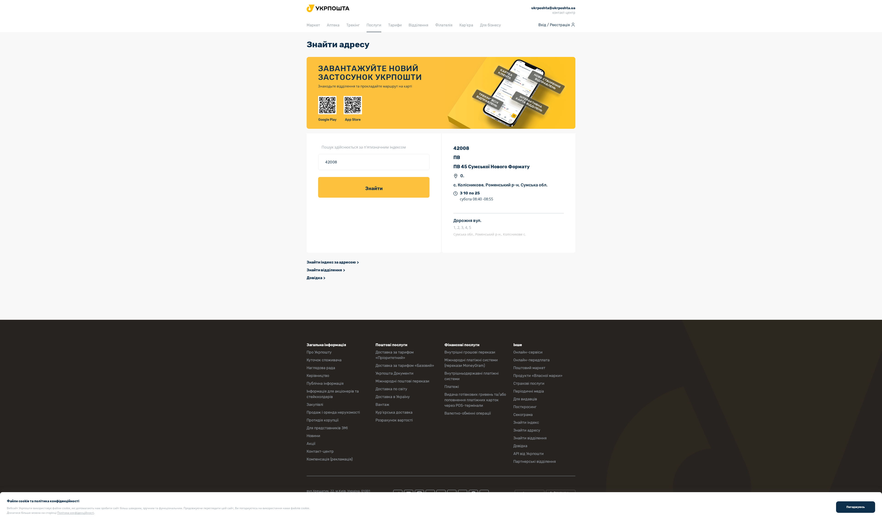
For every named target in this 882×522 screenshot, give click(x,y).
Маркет (313, 25)
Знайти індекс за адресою (331, 262)
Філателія (443, 25)
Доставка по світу (391, 389)
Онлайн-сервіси (528, 352)
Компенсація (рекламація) (330, 459)
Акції (311, 443)
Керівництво (318, 375)
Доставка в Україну (393, 397)
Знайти (374, 188)
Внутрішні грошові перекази (469, 352)
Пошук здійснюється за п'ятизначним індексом (364, 147)
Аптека (333, 25)
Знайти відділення (324, 270)
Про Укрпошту (319, 352)
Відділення (418, 25)
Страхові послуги (528, 383)
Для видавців (525, 399)
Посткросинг (525, 407)
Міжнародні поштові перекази (402, 381)
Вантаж (382, 404)
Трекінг (353, 25)
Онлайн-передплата (531, 360)
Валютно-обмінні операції (467, 413)
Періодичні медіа (528, 391)
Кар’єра (466, 25)
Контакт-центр (320, 451)
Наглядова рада (321, 368)
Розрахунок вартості (394, 420)
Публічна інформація (325, 383)
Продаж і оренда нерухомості (333, 412)
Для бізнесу (490, 25)
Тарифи (395, 25)
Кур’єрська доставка (394, 412)
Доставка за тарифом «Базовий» (405, 365)
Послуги (374, 25)
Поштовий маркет (529, 368)
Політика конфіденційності (75, 513)
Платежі (451, 386)
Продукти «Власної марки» (538, 375)
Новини (313, 436)
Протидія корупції (323, 420)
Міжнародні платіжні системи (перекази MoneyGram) (471, 363)
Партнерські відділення (534, 461)
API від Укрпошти (528, 454)
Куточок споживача (324, 360)
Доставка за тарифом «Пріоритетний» (395, 355)
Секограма (523, 415)
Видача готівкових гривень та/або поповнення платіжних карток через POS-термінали (475, 400)
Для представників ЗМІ (327, 428)
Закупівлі (315, 404)
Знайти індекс (526, 422)
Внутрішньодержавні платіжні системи (471, 376)
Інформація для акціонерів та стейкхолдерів (333, 394)
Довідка (314, 278)
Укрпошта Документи (394, 373)
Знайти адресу (526, 430)
